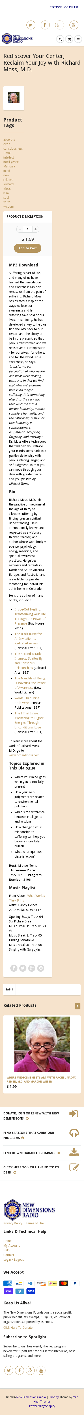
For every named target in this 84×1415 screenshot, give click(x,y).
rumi (6, 193)
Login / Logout (13, 1259)
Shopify (54, 1397)
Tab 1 (9, 989)
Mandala (9, 166)
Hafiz (7, 153)
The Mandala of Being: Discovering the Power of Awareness (30, 683)
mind (6, 171)
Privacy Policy (12, 1223)
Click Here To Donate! (18, 1327)
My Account (11, 1245)
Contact (8, 1255)
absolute (9, 139)
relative (8, 180)
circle (6, 144)
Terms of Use (35, 1223)
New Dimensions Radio (31, 1397)
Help (6, 1250)
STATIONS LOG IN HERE (64, 7)
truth (6, 202)
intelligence (11, 162)
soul (6, 197)
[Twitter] (30, 25)
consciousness (13, 148)
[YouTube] (73, 25)
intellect (8, 157)
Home (7, 1241)
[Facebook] (45, 25)
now (6, 175)
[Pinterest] (59, 25)
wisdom (8, 206)
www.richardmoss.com (24, 755)
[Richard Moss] (14, 98)
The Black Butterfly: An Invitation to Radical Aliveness (28, 638)
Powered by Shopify (42, 1406)
